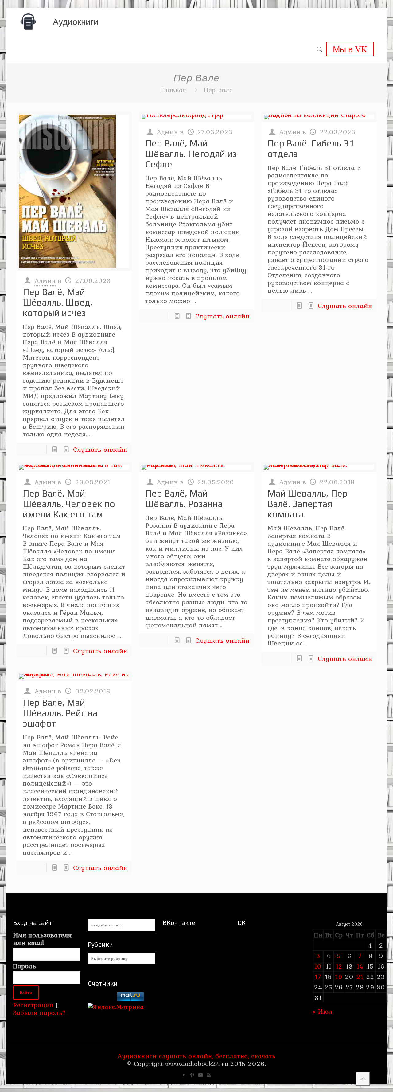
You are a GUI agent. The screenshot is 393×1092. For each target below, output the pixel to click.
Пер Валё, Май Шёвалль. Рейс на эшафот (60, 713)
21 (359, 976)
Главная (173, 90)
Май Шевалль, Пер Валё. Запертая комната (307, 504)
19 (339, 976)
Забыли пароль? (39, 1012)
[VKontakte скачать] (200, 1075)
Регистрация (33, 1005)
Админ (45, 280)
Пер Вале (218, 90)
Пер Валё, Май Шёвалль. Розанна (184, 498)
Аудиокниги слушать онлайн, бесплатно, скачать (196, 1056)
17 (318, 976)
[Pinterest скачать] (192, 1075)
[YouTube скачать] (184, 1075)
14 (360, 966)
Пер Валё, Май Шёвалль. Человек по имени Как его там (69, 504)
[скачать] (101, 999)
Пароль (24, 966)
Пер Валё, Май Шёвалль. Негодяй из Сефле (191, 154)
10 (318, 966)
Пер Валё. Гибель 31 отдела (310, 148)
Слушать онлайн (100, 449)
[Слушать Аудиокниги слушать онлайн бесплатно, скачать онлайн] (28, 21)
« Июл (323, 1011)
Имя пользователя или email (42, 938)
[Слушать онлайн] (74, 191)
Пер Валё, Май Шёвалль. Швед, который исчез (58, 302)
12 (339, 966)
